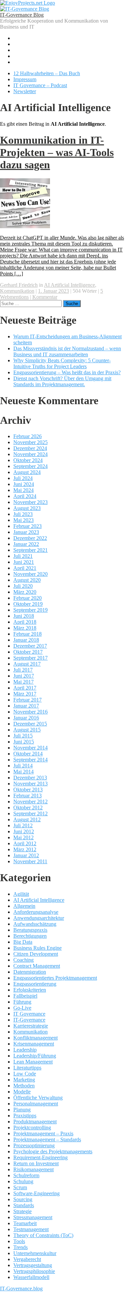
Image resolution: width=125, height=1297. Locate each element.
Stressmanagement (32, 1217)
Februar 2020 (27, 598)
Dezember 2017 (30, 646)
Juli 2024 (23, 478)
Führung (22, 1002)
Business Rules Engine (37, 948)
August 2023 (27, 508)
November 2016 (30, 712)
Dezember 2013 (30, 777)
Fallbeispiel (25, 996)
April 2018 (24, 622)
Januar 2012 (26, 855)
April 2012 (24, 843)
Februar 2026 (27, 436)
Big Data (22, 942)
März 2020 (24, 592)
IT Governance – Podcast (40, 85)
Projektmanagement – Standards (47, 1139)
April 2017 (24, 688)
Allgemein (24, 906)
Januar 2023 (26, 532)
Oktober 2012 (28, 807)
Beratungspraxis (30, 930)
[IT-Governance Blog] (24, 9)
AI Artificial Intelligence (69, 285)
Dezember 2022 (30, 538)
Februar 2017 (27, 700)
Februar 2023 (27, 526)
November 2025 (30, 442)
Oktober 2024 (28, 460)
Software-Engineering (36, 1193)
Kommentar (44, 297)
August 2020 (27, 580)
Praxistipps (24, 1115)
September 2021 (30, 550)
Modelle (22, 1091)
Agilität (21, 894)
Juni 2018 (23, 616)
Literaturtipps (27, 1067)
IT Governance (29, 1014)
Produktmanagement (35, 1121)
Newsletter (24, 91)
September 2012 (30, 813)
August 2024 (27, 472)
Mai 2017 (23, 682)
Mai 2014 (23, 771)
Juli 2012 (23, 825)
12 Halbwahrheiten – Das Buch (46, 73)
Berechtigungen (30, 936)
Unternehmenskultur (34, 1253)
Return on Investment (36, 1163)
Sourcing (22, 1199)
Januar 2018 (26, 640)
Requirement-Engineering (40, 1157)
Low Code (24, 1073)
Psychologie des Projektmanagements (52, 1151)
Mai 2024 (23, 490)
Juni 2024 (23, 484)
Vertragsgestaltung (32, 1265)
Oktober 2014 (28, 753)
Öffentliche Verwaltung (38, 1097)
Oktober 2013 (28, 789)
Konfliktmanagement (35, 1038)
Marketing (24, 1079)
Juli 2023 (23, 514)
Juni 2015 (23, 741)
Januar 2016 (26, 718)
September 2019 (30, 610)
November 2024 (30, 454)
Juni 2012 (23, 831)
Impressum (24, 79)
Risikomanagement (33, 1169)
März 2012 (24, 849)
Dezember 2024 (30, 448)
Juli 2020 (23, 586)
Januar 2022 (26, 544)
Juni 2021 (23, 562)
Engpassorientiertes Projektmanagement (55, 978)
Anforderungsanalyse (35, 912)
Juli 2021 (23, 556)
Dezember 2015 (30, 724)
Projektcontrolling (32, 1127)
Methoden (24, 1085)
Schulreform (26, 1175)
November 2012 (30, 801)
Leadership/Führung (34, 1055)
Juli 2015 (23, 735)
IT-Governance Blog (22, 15)
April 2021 (24, 568)
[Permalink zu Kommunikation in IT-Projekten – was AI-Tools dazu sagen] (25, 226)
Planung (22, 1109)
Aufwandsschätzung (34, 924)
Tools (19, 1241)
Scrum (20, 1187)
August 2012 (27, 819)
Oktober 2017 (28, 652)
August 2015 (27, 729)
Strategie (22, 1211)
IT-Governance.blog (21, 1288)
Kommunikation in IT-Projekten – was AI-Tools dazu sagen (57, 152)
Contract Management (36, 966)
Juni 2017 (23, 676)
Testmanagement (31, 1229)
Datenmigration (29, 972)
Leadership (25, 1050)
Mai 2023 (23, 520)
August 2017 (27, 664)
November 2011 (30, 861)
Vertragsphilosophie (34, 1271)
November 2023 (30, 502)
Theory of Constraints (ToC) (43, 1235)
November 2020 (30, 574)
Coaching (23, 960)
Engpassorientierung (34, 984)
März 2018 (24, 628)
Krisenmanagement (33, 1044)
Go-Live (22, 1008)
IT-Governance (29, 1020)
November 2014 (30, 747)
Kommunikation (17, 291)
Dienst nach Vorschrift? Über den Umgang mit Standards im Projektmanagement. (62, 381)
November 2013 (30, 783)
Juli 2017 (23, 670)
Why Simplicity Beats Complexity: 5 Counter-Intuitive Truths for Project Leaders (62, 363)
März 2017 (24, 694)
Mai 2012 (23, 837)
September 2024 (30, 466)
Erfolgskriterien (29, 990)
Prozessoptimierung (34, 1145)
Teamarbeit (25, 1223)
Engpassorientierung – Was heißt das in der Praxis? (67, 372)
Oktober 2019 (28, 604)
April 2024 (24, 496)
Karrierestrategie (30, 1026)
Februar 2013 (27, 795)
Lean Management (33, 1061)
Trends (20, 1247)
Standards (23, 1205)
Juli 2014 (23, 765)
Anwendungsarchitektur (38, 918)
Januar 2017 (26, 706)
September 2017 (30, 658)
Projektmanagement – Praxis (43, 1133)
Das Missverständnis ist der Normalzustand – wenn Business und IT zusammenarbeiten (67, 351)
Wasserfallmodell (31, 1277)
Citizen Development (35, 954)
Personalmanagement (35, 1103)
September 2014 (30, 759)
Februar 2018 (27, 634)
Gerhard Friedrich (19, 285)
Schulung (23, 1181)
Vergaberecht (27, 1259)
